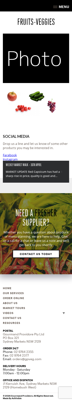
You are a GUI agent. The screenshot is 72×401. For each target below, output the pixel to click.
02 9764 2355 (23, 351)
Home (7, 288)
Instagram (10, 159)
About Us (10, 303)
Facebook (10, 155)
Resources (11, 322)
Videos (8, 313)
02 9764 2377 (19, 355)
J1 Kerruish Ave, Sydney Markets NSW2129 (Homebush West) (30, 385)
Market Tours (14, 308)
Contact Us (12, 318)
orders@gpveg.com (26, 359)
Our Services (13, 293)
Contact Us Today (36, 254)
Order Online (13, 298)
